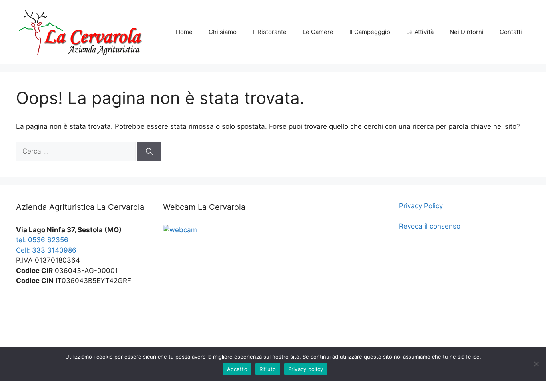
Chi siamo (223, 32)
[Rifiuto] (536, 364)
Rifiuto (267, 369)
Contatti (511, 32)
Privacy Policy (421, 206)
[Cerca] (149, 151)
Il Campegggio (369, 32)
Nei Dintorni (467, 32)
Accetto (237, 369)
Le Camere (318, 32)
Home (184, 32)
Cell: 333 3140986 (46, 250)
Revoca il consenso (429, 226)
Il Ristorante (270, 32)
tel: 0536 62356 (42, 240)
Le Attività (420, 32)
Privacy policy (305, 369)
